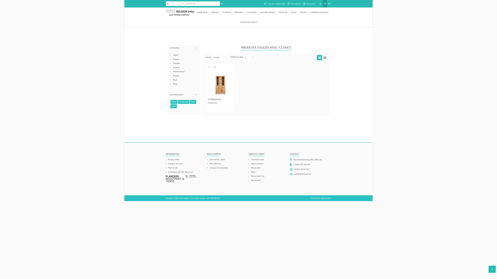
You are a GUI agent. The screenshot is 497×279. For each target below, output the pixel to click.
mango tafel (183, 102)
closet (174, 102)
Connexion (310, 4)
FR (325, 4)
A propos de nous (319, 12)
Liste (324, 57)
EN (329, 4)
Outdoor (252, 12)
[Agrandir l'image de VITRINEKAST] (220, 84)
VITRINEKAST (215, 99)
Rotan (303, 12)
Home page (202, 12)
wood (174, 106)
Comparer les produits (219, 168)
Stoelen (283, 12)
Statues (227, 12)
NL (321, 4)
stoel (193, 102)
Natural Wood (267, 12)
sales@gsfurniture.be (302, 174)
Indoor (215, 12)
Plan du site (173, 168)
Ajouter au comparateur (215, 67)
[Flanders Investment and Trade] (181, 178)
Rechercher (256, 168)
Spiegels (239, 12)
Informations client (217, 159)
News (253, 172)
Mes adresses (215, 164)
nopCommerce (325, 198)
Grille (319, 57)
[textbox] (202, 3)
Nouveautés (256, 180)
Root (293, 12)
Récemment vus (257, 176)
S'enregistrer (296, 4)
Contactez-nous (248, 22)
